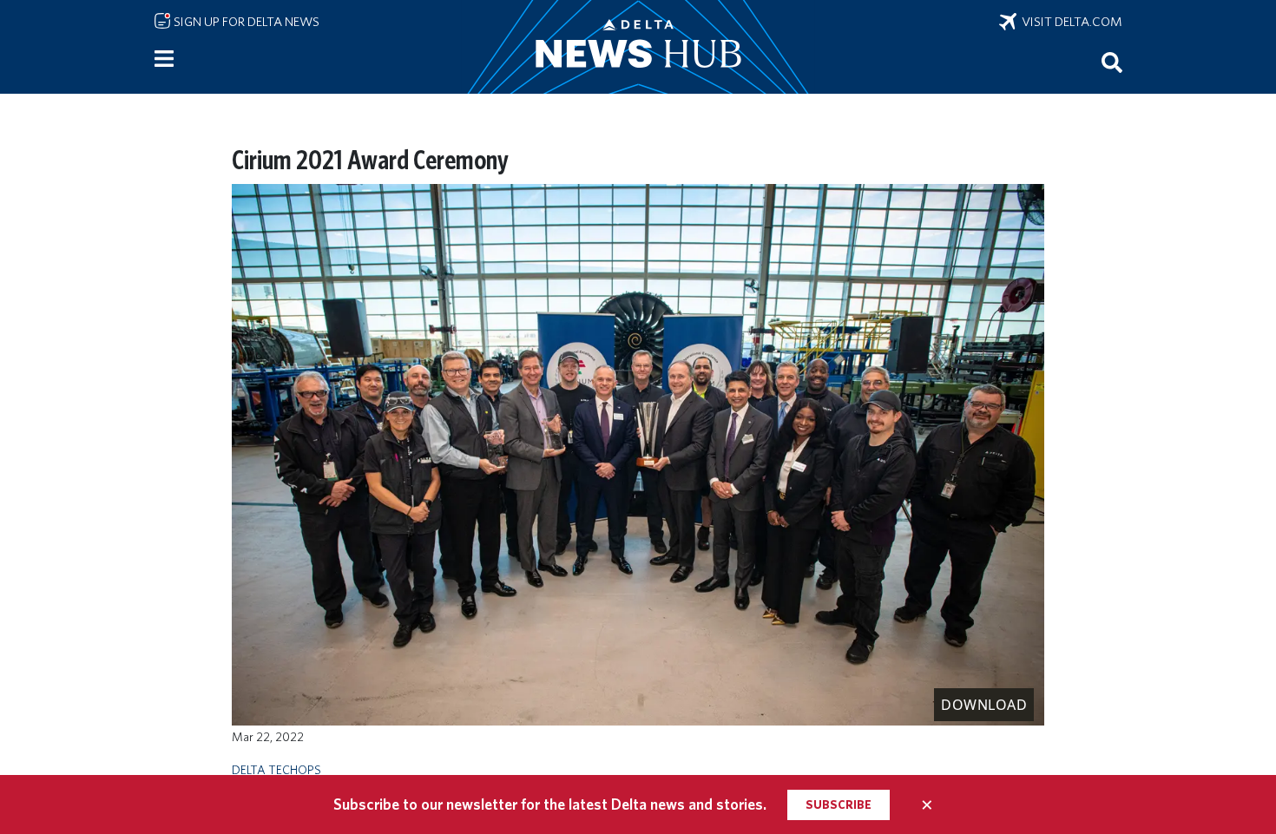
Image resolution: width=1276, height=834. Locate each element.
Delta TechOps (276, 769)
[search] (1112, 61)
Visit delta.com (1069, 22)
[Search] (1112, 61)
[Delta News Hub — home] (638, 47)
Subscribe (838, 804)
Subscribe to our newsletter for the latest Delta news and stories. (549, 804)
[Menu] (164, 59)
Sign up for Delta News (245, 22)
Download (984, 704)
